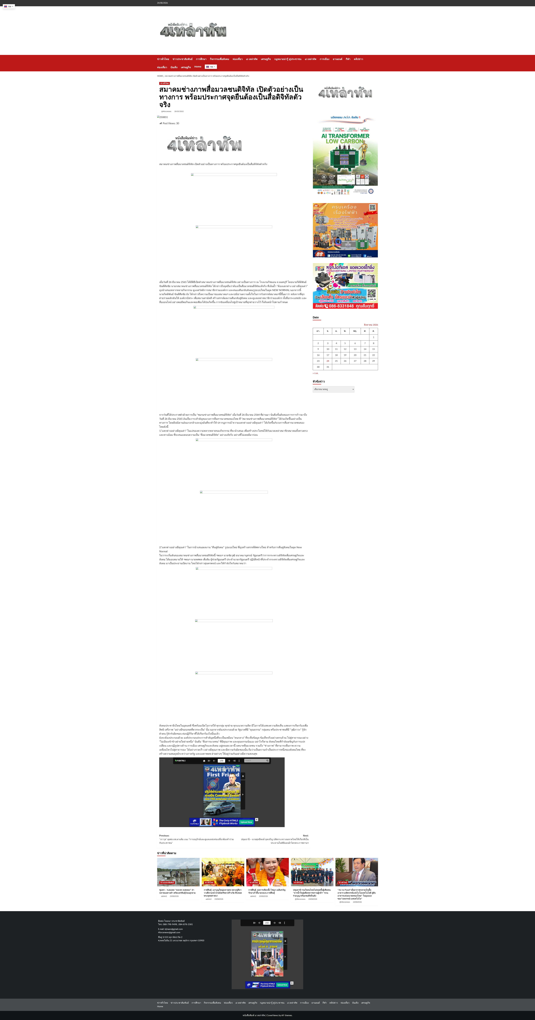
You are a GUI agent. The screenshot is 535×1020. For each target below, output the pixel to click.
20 (355, 355)
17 (328, 355)
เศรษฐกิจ (266, 59)
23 (318, 361)
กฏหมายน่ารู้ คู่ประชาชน (287, 59)
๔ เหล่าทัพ (251, 59)
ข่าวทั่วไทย (163, 59)
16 (318, 355)
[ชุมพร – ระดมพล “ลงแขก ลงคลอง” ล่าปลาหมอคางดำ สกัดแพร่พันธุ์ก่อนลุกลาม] (178, 872)
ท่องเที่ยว (238, 59)
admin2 (164, 896)
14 (365, 349)
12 (345, 349)
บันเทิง (174, 67)
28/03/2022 (179, 111)
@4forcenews (166, 111)
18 (336, 355)
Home (197, 66)
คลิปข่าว (358, 59)
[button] (376, 63)
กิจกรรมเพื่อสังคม (219, 59)
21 (365, 355)
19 (345, 355)
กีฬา (348, 59)
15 (373, 349)
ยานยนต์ (337, 59)
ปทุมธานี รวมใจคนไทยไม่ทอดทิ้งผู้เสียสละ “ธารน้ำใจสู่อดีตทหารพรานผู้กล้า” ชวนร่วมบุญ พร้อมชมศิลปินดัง (312, 893)
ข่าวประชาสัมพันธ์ (183, 59)
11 (336, 349)
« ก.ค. (315, 373)
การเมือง (324, 59)
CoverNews (272, 1015)
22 (373, 355)
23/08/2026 (174, 896)
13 (355, 349)
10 (328, 349)
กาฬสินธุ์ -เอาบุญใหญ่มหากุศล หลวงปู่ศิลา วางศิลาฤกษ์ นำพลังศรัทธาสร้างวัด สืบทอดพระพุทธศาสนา (223, 893)
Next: (275, 839)
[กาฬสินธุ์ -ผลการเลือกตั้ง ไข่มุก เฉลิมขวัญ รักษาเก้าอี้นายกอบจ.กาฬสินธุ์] (267, 872)
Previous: (196, 839)
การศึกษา (201, 59)
